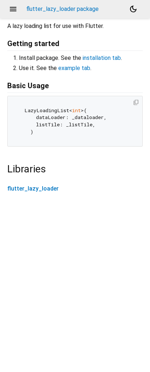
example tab (74, 68)
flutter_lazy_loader (33, 188)
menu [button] (13, 9)
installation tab (102, 57)
